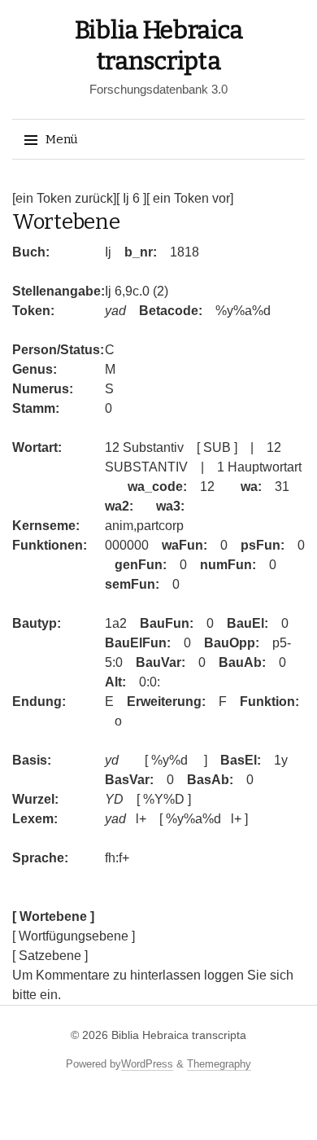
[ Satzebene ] (50, 955)
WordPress (147, 1064)
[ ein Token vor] (189, 198)
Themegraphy (219, 1064)
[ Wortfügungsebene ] (73, 936)
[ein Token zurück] (64, 198)
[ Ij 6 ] (131, 198)
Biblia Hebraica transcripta (178, 1034)
